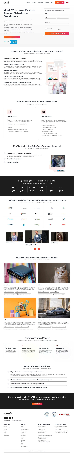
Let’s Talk (37, 403)
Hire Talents (40, 2)
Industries (47, 2)
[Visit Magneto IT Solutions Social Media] (5, 418)
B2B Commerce (40, 427)
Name (46, 13)
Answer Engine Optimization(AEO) (61, 432)
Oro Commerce (23, 435)
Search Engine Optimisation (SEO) (61, 426)
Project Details (47, 22)
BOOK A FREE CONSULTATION (12, 37)
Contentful (23, 440)
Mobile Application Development (44, 441)
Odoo (22, 443)
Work (52, 2)
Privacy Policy (6, 435)
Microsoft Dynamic (24, 446)
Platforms (34, 2)
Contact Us (60, 2)
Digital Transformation (42, 438)
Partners (5, 432)
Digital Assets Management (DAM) (44, 437)
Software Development (42, 440)
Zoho (22, 444)
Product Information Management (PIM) (45, 435)
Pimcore (22, 437)
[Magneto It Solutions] (6, 2)
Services (28, 2)
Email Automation (58, 429)
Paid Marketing (57, 427)
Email (46, 17)
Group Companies (7, 427)
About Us (5, 426)
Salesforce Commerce (25, 429)
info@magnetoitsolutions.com (17, 420)
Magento (22, 426)
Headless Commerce (41, 429)
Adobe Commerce (24, 427)
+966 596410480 (7, 420)
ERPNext (22, 441)
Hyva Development (41, 432)
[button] (35, 249)
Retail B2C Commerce (42, 426)
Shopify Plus (23, 432)
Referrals (5, 429)
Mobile (58, 17)
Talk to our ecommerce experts (56, 33)
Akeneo (22, 438)
